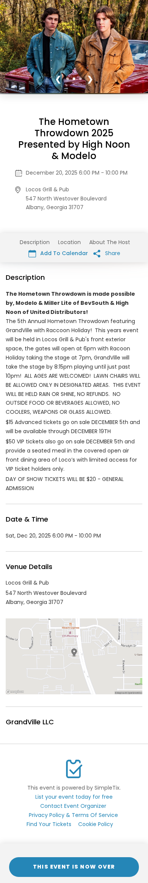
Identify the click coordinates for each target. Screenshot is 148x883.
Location (69, 242)
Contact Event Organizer (73, 806)
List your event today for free (74, 797)
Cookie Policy (95, 824)
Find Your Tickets (49, 824)
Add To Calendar (63, 253)
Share (112, 253)
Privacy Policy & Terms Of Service (73, 815)
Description (35, 242)
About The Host (109, 242)
